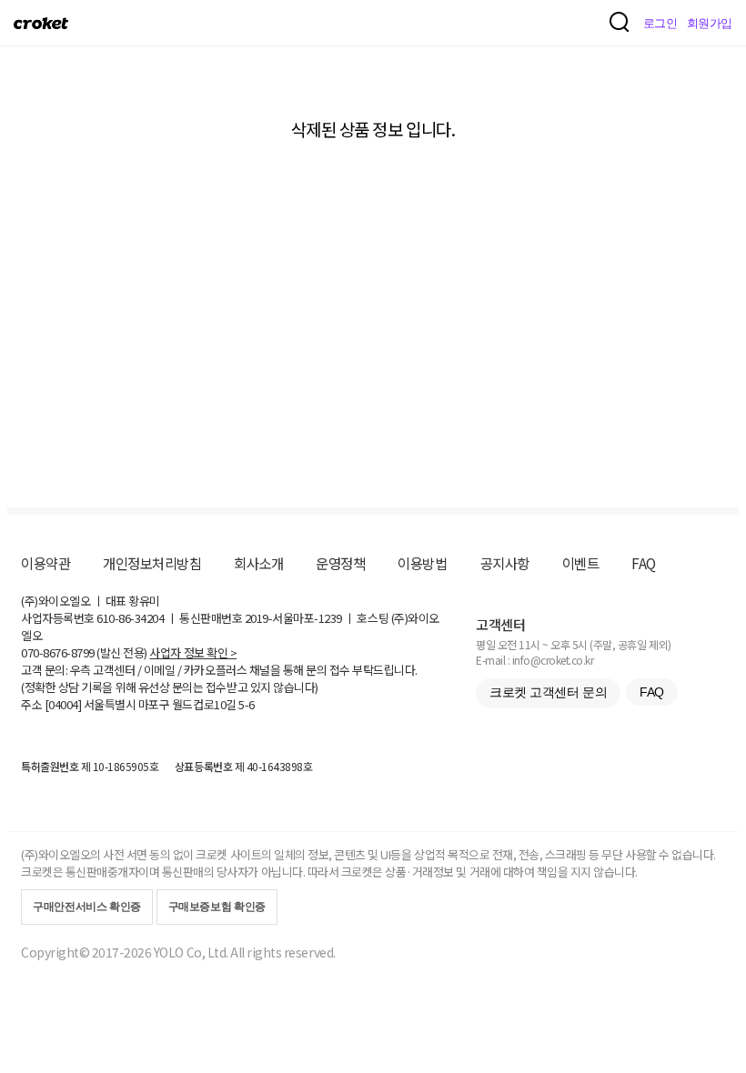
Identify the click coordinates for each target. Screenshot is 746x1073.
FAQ (643, 563)
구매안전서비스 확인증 (87, 906)
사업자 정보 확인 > (193, 652)
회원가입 (709, 23)
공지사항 (504, 563)
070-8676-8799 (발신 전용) (84, 652)
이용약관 (45, 563)
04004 (63, 704)
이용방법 (422, 563)
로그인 (660, 23)
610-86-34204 (130, 618)
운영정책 (340, 563)
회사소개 (258, 563)
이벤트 (581, 563)
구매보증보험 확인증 (217, 906)
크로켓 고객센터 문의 (548, 692)
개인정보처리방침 (152, 563)
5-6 (246, 704)
